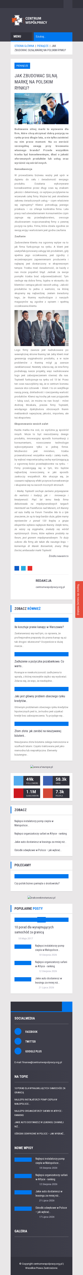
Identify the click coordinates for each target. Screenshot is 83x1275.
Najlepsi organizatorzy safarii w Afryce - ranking (40, 833)
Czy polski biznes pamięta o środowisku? (37, 883)
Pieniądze (22, 65)
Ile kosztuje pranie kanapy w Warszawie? (39, 627)
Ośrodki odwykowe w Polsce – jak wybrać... (38, 850)
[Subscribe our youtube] (18, 793)
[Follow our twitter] (18, 781)
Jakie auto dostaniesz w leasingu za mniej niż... (40, 841)
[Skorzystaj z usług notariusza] (41, 897)
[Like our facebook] (48, 781)
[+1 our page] (48, 793)
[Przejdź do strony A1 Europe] (41, 767)
